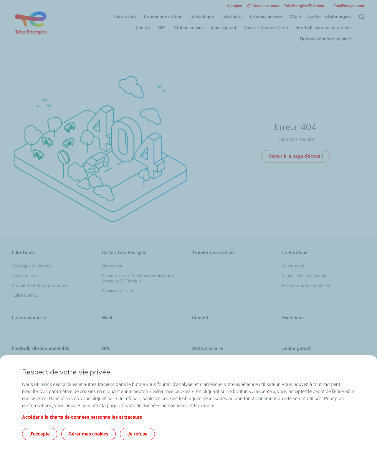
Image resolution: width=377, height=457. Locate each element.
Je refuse (137, 434)
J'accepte (39, 434)
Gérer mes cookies (88, 434)
